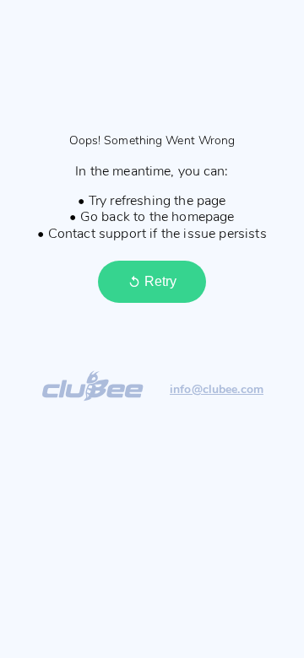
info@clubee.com (216, 390)
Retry (160, 281)
